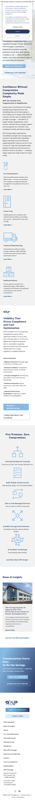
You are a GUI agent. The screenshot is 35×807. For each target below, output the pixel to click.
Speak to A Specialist (17, 710)
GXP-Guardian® (9, 722)
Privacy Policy (25, 795)
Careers (6, 758)
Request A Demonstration (13, 407)
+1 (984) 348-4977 (9, 777)
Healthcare (7, 746)
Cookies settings (17, 27)
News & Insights (9, 726)
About (5, 730)
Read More (10, 630)
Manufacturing (8, 742)
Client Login (17, 716)
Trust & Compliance (10, 762)
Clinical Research (9, 738)
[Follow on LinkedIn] (20, 791)
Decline (18, 36)
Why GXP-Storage (10, 750)
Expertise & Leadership (11, 754)
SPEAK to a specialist (14, 66)
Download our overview (15, 73)
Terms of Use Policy (17, 797)
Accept (17, 31)
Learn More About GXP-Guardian (14, 416)
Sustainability (8, 766)
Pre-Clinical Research (11, 734)
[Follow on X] (15, 791)
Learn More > (7, 296)
